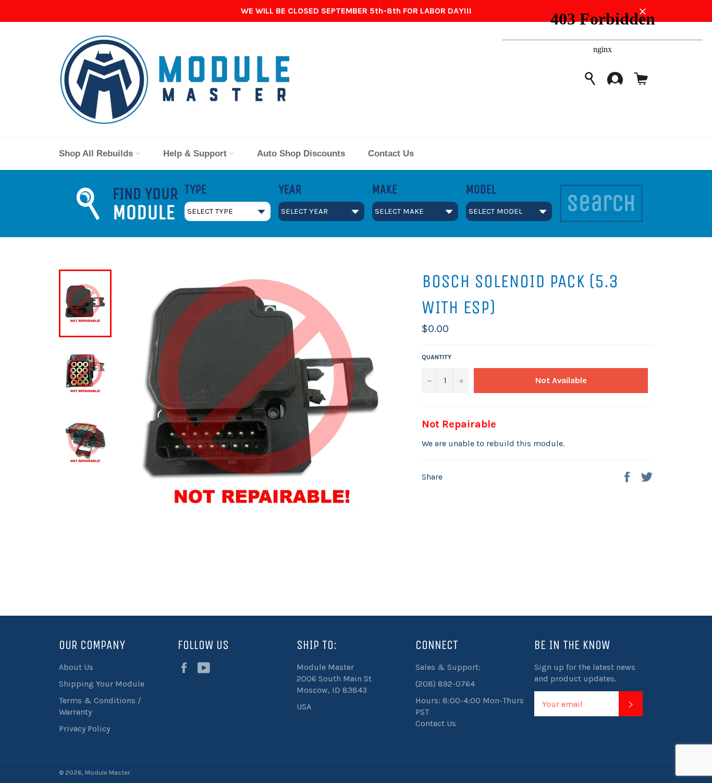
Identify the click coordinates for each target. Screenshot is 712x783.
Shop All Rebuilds (97, 153)
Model (481, 189)
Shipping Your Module (101, 684)
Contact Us (391, 153)
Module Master (107, 772)
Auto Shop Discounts (301, 153)
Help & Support (196, 153)
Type (195, 189)
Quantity (436, 357)
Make (384, 189)
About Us (76, 667)
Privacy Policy (84, 728)
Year (289, 189)
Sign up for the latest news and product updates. (584, 672)
